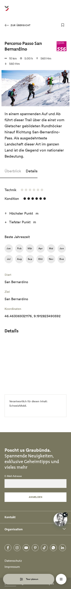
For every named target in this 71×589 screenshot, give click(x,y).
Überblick (13, 171)
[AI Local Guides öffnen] (60, 519)
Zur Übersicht (20, 25)
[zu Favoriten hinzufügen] (62, 25)
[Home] (7, 10)
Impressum (12, 567)
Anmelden (35, 497)
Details (31, 171)
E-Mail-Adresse (13, 476)
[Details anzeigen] (65, 514)
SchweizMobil (17, 405)
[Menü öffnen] (61, 579)
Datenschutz (13, 560)
